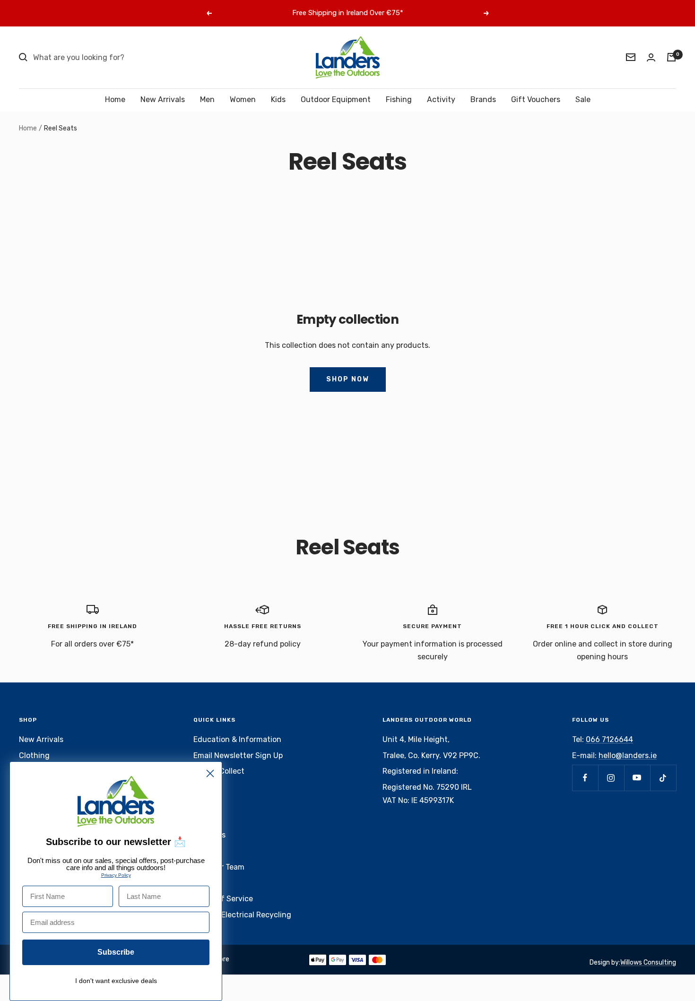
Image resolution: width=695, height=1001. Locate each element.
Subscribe (115, 952)
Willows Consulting (648, 962)
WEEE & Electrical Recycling (242, 914)
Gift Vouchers (535, 99)
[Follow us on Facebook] (585, 778)
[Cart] (671, 57)
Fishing (399, 99)
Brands (483, 99)
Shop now (347, 379)
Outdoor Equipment (336, 99)
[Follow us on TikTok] (663, 778)
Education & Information (237, 739)
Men (207, 99)
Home (115, 99)
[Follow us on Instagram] (611, 778)
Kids (278, 99)
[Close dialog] (210, 773)
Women (243, 99)
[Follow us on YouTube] (637, 778)
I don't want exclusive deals (116, 980)
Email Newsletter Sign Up (238, 755)
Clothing (34, 755)
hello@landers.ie (628, 755)
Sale (583, 99)
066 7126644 (609, 739)
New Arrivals (162, 99)
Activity (441, 99)
